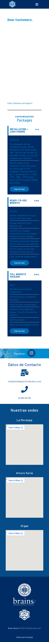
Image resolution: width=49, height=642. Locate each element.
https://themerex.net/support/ (20, 103)
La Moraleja (24, 420)
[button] (36, 4)
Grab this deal (19, 189)
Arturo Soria (24, 472)
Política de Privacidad (24, 637)
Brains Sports (13, 628)
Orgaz (24, 525)
